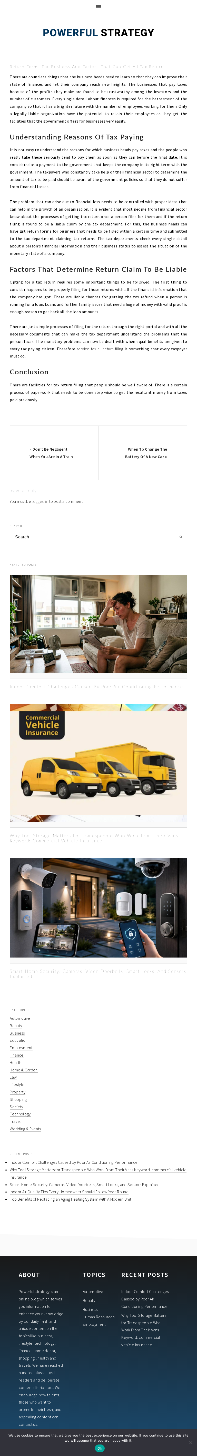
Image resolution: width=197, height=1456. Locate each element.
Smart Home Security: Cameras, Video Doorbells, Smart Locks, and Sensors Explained (85, 1184)
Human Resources (98, 1316)
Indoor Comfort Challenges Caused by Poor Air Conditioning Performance (96, 687)
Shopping (18, 1099)
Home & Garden (23, 1069)
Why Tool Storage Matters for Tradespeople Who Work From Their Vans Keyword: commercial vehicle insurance (143, 1330)
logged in (40, 501)
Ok (99, 1448)
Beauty (16, 1025)
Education (18, 1040)
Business (17, 1033)
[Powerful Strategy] (98, 43)
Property (17, 1091)
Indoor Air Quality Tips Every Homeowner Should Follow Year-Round (69, 1191)
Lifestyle (17, 1084)
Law (13, 1077)
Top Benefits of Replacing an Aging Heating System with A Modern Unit (70, 1199)
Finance (16, 1055)
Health (15, 1062)
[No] (190, 1442)
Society (16, 1106)
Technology (20, 1113)
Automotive (20, 1018)
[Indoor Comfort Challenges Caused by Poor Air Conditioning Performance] (98, 627)
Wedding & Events (25, 1128)
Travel (15, 1121)
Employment (21, 1047)
